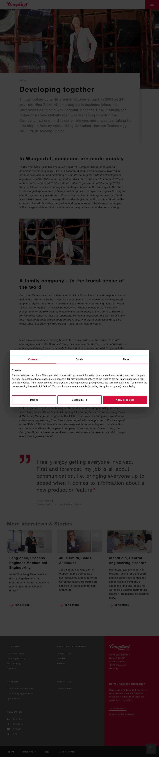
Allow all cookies (125, 399)
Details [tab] (79, 359)
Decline (34, 399)
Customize (78, 399)
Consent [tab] (33, 359)
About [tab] (126, 359)
